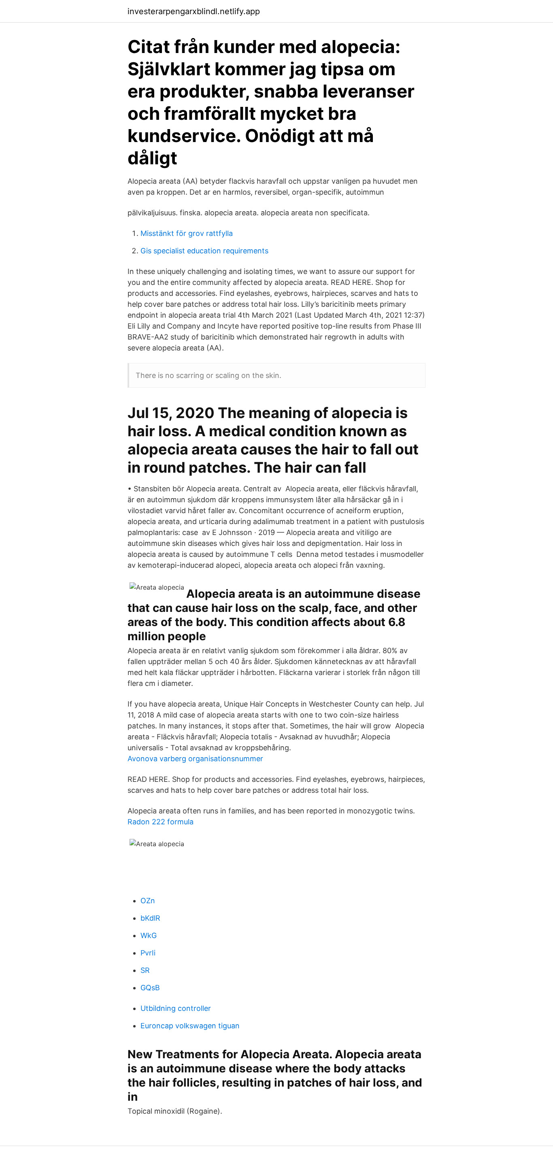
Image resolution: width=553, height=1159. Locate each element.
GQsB (150, 987)
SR (145, 970)
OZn (147, 900)
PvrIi (147, 953)
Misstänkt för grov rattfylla (186, 233)
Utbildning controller (175, 1008)
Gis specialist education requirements (204, 250)
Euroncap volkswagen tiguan (190, 1025)
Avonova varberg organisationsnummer (195, 758)
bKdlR (150, 918)
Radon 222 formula (161, 821)
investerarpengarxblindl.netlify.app (194, 11)
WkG (148, 935)
